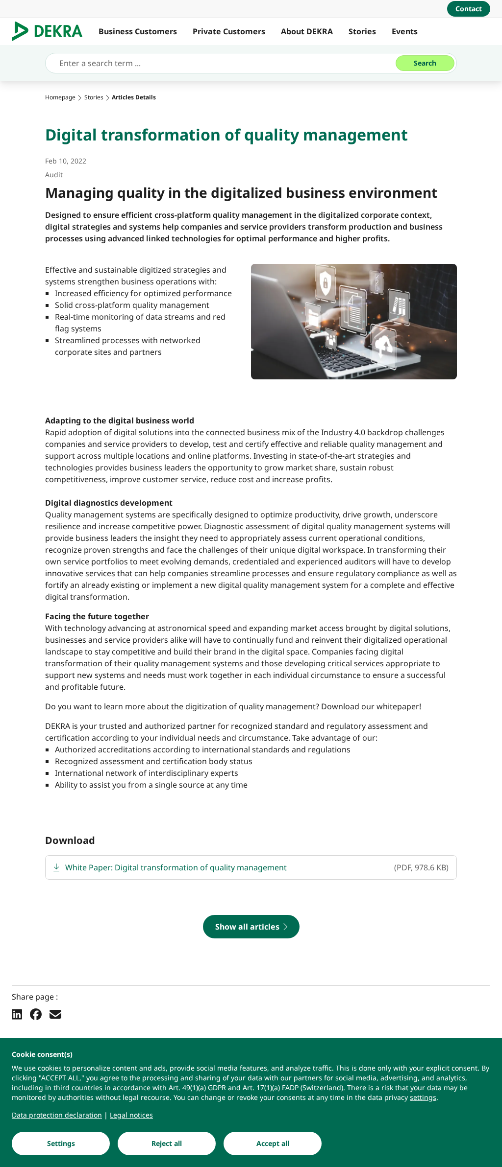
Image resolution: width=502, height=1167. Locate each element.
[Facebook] (36, 1013)
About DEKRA (307, 31)
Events (405, 31)
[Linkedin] (17, 1013)
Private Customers (229, 31)
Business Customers (138, 31)
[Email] (55, 1013)
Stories (362, 31)
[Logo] (51, 31)
